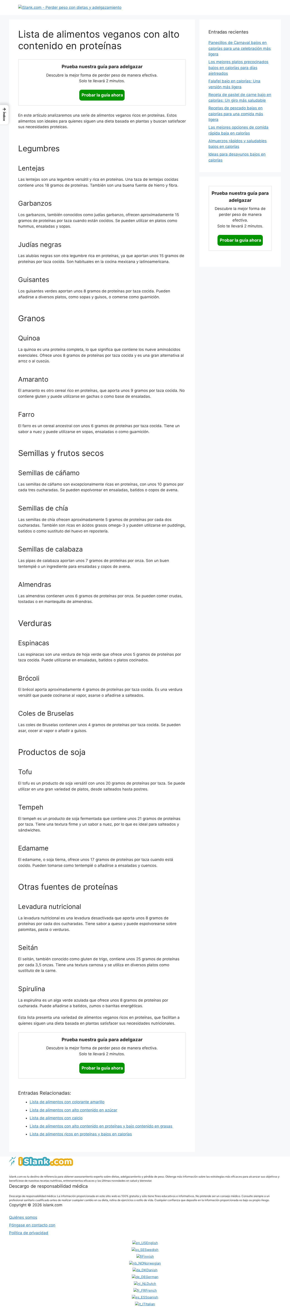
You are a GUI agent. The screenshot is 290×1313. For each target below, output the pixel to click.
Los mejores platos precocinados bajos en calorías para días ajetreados (238, 68)
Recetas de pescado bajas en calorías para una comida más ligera (235, 114)
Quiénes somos (23, 1217)
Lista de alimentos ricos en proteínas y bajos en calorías (81, 1134)
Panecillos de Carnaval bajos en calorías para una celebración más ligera (239, 48)
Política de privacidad (28, 1233)
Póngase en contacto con (32, 1225)
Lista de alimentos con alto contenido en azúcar (73, 1110)
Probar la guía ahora (102, 95)
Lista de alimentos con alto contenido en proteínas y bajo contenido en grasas (101, 1126)
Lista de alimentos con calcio (56, 1118)
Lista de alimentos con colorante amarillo (67, 1102)
